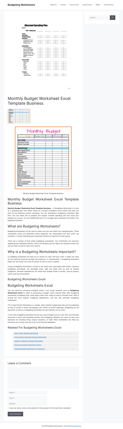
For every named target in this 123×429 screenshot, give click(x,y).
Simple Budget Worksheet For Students (30, 349)
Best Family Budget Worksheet (26, 333)
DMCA (98, 5)
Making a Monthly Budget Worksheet (29, 341)
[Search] (112, 17)
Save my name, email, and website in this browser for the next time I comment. (40, 408)
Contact (63, 5)
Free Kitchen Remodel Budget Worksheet (30, 337)
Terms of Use (74, 5)
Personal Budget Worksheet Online (28, 345)
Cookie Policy (87, 5)
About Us (53, 5)
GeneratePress (76, 426)
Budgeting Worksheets (21, 4)
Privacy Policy (108, 5)
